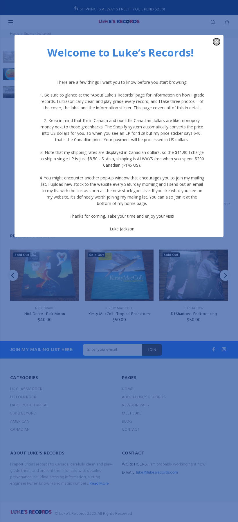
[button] (216, 41)
